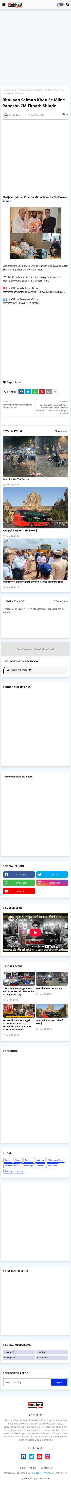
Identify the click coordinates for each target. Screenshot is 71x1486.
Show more (61, 431)
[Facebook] (21, 391)
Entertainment (11, 1165)
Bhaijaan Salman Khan (16, 197)
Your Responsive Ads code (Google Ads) (35, 649)
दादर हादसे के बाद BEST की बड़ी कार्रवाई (20, 530)
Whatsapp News (55, 1160)
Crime (18, 1160)
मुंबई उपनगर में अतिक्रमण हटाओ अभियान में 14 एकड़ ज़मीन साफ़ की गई (33, 581)
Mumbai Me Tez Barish (16, 479)
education (52, 1165)
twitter (54, 874)
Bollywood (55, 265)
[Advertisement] (35, 48)
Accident (40, 1160)
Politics (28, 1160)
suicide (20, 1171)
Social (14, 90)
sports (41, 1165)
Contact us (47, 1467)
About (33, 1467)
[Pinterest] (42, 391)
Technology (28, 1165)
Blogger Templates (42, 1472)
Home (5, 90)
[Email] (49, 391)
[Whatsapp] (35, 391)
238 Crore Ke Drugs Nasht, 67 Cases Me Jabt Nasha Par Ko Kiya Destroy (19, 991)
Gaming (8, 1171)
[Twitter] (28, 391)
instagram (54, 882)
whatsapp (21, 882)
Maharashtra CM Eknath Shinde (20, 265)
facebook (21, 874)
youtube (21, 891)
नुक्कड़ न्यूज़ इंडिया (19, 670)
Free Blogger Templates (37, 1478)
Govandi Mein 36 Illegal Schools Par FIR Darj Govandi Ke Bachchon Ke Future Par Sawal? (17, 1025)
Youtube (42, 1357)
